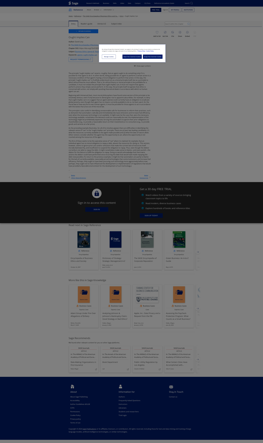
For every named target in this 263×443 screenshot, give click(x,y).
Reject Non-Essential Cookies (132, 56)
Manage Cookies (109, 56)
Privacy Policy (142, 51)
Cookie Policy (150, 51)
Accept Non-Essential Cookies (152, 56)
